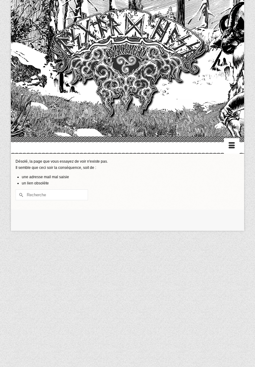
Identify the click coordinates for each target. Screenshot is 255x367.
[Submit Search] (20, 194)
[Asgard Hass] (127, 65)
